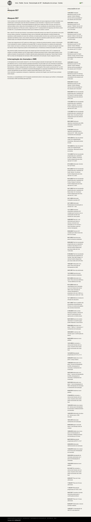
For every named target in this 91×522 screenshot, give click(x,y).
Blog (55, 518)
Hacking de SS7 (26, 518)
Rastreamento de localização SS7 (38, 518)
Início (16, 3)
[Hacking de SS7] (10, 3)
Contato (60, 3)
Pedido (21, 3)
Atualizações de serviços (50, 3)
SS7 (8, 8)
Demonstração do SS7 (35, 3)
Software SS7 (50, 518)
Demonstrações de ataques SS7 (15, 518)
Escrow (26, 3)
